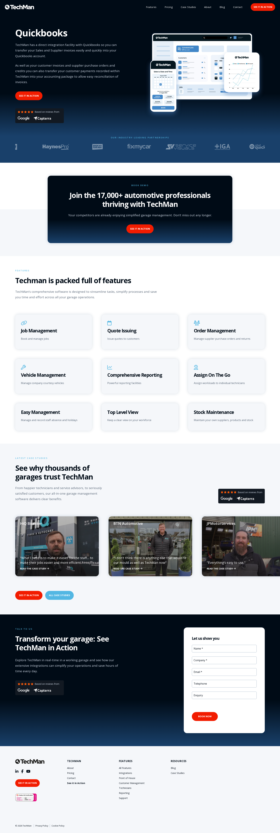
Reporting (124, 793)
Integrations (125, 773)
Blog (222, 7)
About (207, 7)
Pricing (169, 7)
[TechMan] (19, 7)
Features (151, 7)
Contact (238, 7)
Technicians (125, 787)
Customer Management (132, 783)
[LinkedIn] (16, 771)
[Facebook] (22, 771)
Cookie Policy (58, 825)
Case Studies (188, 7)
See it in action (263, 6)
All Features (125, 768)
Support (123, 798)
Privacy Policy (41, 825)
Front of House (127, 778)
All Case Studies (59, 595)
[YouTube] (28, 771)
